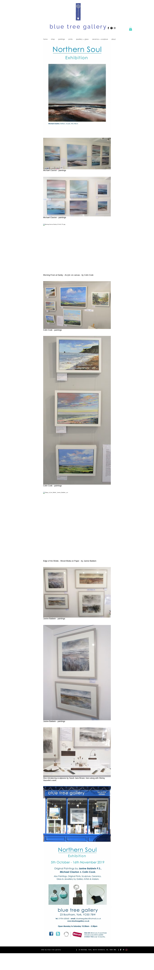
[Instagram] (126, 950)
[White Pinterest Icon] (123, 950)
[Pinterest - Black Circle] (111, 28)
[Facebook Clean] (121, 950)
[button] (130, 29)
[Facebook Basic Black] (108, 28)
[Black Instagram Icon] (115, 28)
